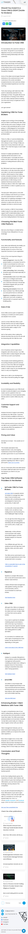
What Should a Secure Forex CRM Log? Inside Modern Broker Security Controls (13, 828)
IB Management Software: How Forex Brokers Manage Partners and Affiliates (13, 857)
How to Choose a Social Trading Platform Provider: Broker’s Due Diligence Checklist (13, 886)
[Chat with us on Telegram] (24, 931)
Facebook (21, 800)
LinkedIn (7, 800)
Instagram (13, 800)
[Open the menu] (25, 2)
